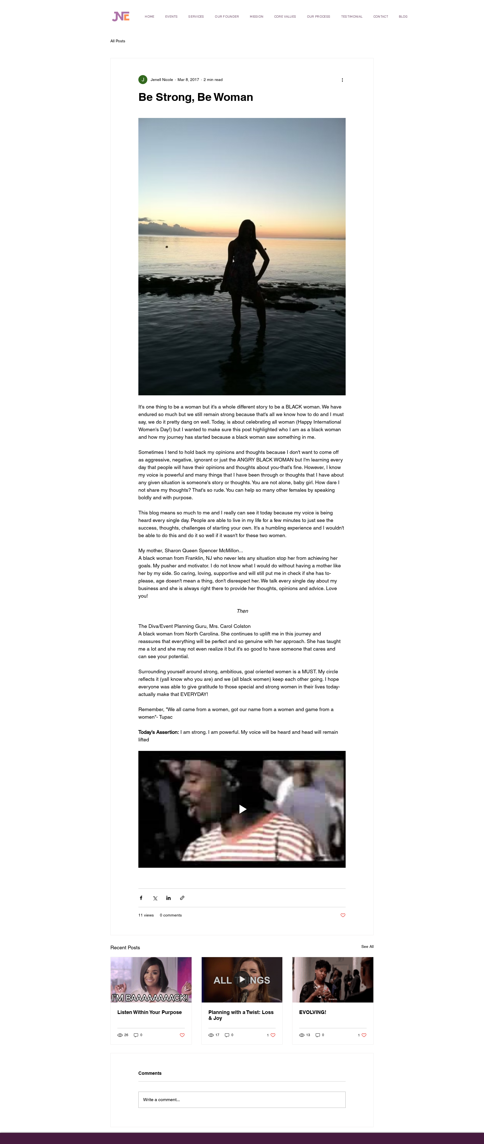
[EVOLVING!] (332, 980)
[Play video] (242, 809)
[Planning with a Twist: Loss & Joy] (242, 980)
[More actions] (342, 79)
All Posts (117, 41)
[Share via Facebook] (141, 898)
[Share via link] (182, 898)
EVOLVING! (312, 1012)
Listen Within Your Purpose (149, 1012)
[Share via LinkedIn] (168, 898)
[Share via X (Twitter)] (154, 898)
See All (367, 946)
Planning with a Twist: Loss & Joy (241, 1015)
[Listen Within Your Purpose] (151, 980)
